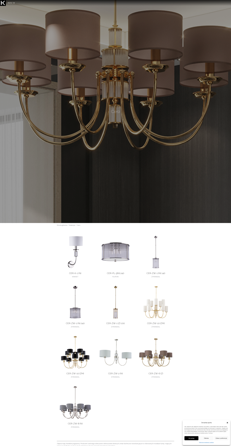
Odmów (206, 438)
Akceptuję (191, 438)
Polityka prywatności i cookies (206, 442)
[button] (227, 423)
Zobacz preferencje (221, 438)
